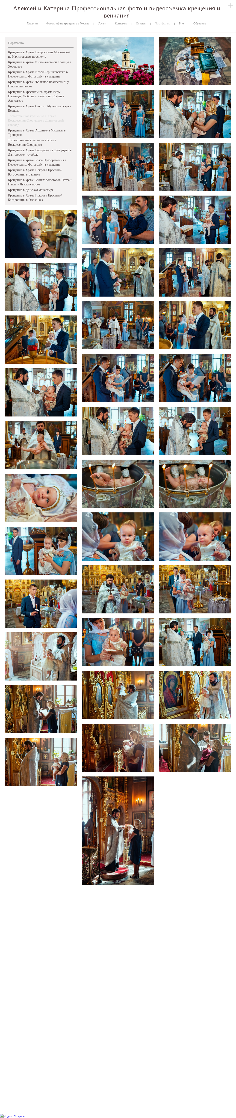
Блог (182, 23)
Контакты (121, 23)
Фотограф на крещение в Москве (67, 23)
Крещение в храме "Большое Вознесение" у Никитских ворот (38, 84)
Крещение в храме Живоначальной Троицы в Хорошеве (39, 64)
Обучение (199, 23)
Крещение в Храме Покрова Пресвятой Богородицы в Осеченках (35, 197)
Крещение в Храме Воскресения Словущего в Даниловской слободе (40, 152)
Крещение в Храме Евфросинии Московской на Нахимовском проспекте (39, 54)
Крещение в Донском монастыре (30, 189)
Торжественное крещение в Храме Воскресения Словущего (32, 142)
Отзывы (141, 23)
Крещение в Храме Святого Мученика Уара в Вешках (39, 108)
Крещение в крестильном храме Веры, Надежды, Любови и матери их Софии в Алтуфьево (36, 96)
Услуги (102, 23)
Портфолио (162, 23)
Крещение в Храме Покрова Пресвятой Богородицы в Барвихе (35, 172)
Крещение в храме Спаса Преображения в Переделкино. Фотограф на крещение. (37, 162)
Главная (32, 23)
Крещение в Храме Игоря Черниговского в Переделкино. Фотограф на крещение (38, 74)
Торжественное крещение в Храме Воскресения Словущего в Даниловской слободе (36, 120)
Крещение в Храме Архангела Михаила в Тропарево (37, 132)
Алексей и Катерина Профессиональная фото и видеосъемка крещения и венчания (116, 12)
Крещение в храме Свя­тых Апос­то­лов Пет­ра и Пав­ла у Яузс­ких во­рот (40, 182)
